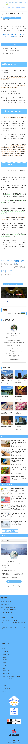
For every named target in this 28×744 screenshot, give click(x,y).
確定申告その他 (6, 673)
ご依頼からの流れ (6, 688)
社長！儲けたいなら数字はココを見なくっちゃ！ (12, 17)
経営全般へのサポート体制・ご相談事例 (11, 676)
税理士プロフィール (7, 657)
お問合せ (4, 691)
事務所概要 (5, 659)
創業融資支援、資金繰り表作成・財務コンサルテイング (14, 683)
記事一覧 (5, 662)
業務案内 (4, 665)
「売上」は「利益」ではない (12, 50)
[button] (7, 301)
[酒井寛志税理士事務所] (14, 3)
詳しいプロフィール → (14, 581)
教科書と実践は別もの (11, 48)
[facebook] (9, 586)
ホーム (3, 648)
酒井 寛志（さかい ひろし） (14, 333)
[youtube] (18, 356)
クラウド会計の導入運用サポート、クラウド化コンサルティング (14, 679)
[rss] (16, 740)
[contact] (19, 586)
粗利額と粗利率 (9, 53)
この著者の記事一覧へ (14, 359)
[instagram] (15, 356)
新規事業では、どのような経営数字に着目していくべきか (19, 262)
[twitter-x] (13, 356)
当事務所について (6, 651)
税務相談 (5, 685)
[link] (10, 356)
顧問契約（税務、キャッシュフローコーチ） (12, 670)
